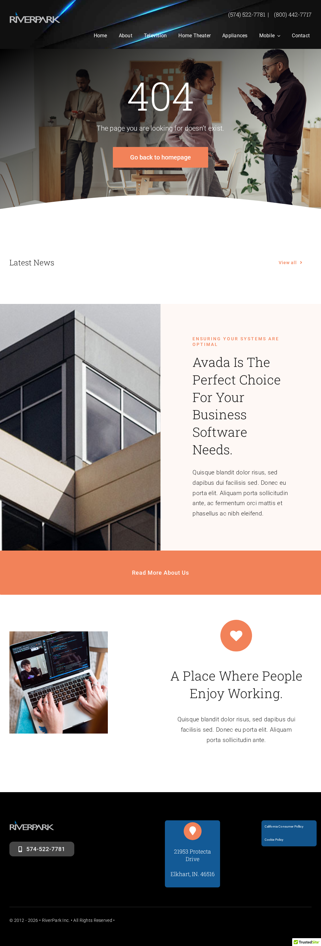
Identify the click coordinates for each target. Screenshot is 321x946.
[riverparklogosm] (35, 14)
